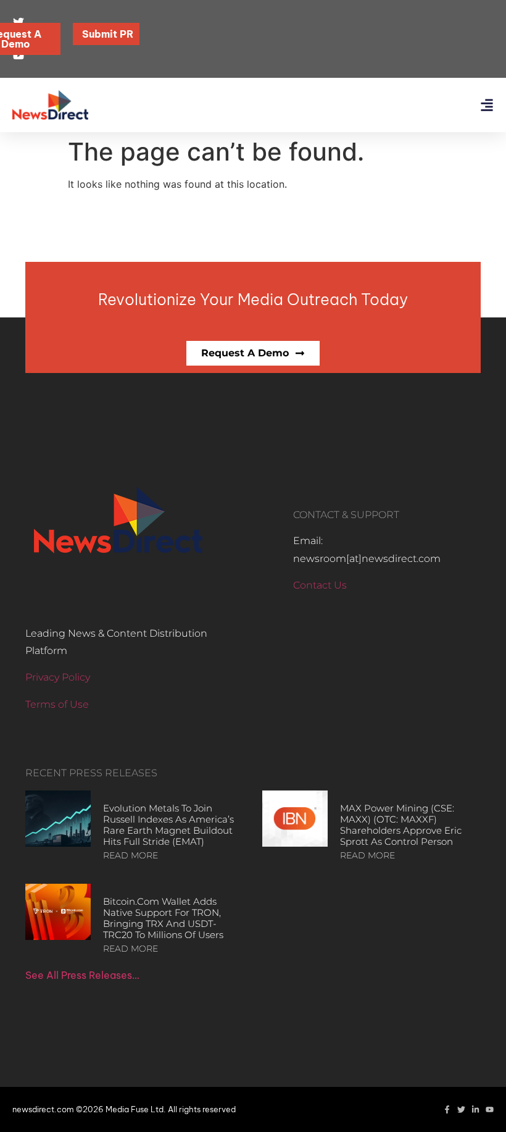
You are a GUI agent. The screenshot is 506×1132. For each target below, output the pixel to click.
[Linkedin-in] (475, 1109)
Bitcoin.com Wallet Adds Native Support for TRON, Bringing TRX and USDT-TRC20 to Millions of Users (163, 918)
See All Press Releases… (82, 975)
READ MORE (130, 855)
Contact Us (320, 585)
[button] (486, 105)
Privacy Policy (57, 677)
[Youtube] (490, 1109)
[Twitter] (461, 1109)
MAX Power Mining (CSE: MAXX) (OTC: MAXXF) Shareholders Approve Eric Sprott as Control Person (401, 824)
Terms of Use (57, 704)
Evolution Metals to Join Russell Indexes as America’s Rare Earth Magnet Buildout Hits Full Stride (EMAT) (168, 824)
